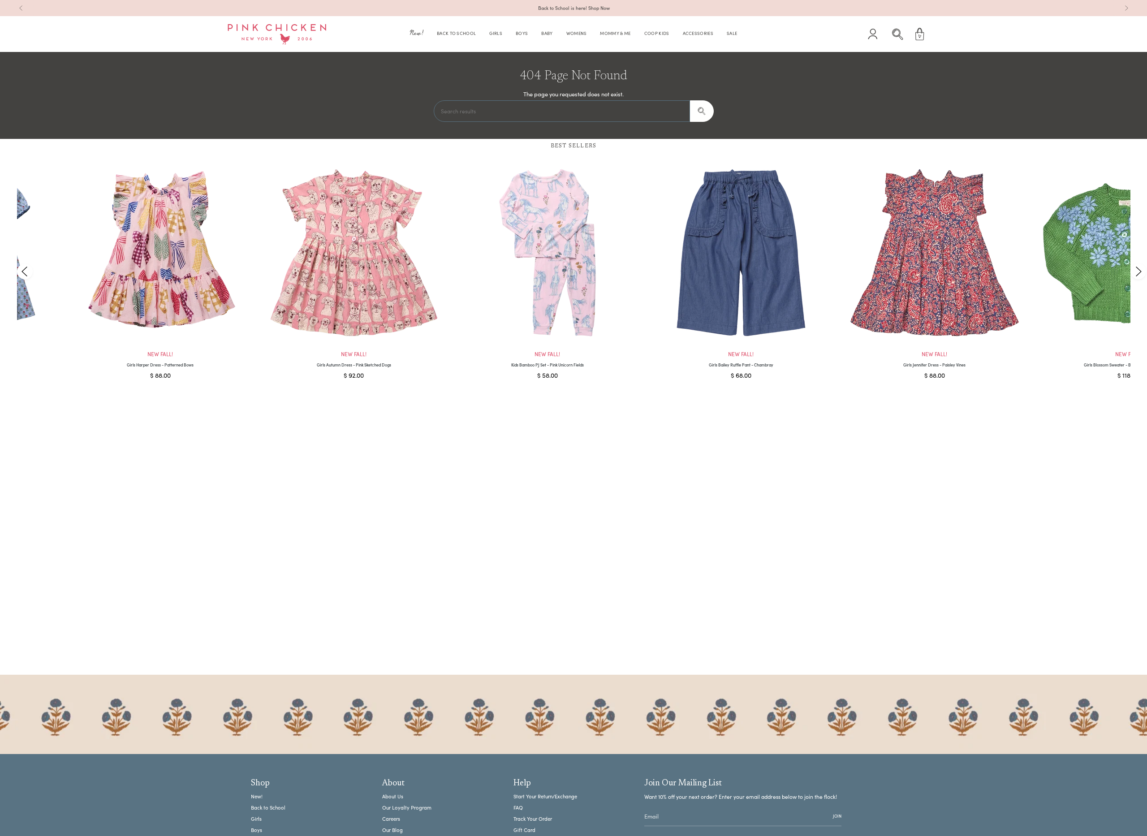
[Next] (1126, 8)
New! (257, 796)
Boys (256, 830)
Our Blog (392, 830)
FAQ (518, 807)
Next (1138, 271)
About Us (392, 796)
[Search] (702, 111)
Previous (25, 271)
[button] (416, 34)
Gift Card (524, 830)
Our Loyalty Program (406, 807)
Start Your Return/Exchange (545, 796)
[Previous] (21, 8)
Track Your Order (532, 818)
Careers (391, 818)
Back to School (268, 807)
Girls (256, 818)
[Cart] (919, 34)
